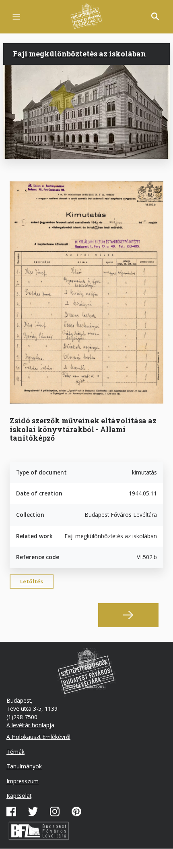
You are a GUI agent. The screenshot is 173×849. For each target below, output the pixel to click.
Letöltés (31, 581)
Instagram (55, 811)
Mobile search (155, 16)
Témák (15, 751)
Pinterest (76, 811)
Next (128, 615)
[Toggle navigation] (16, 16)
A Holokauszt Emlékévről (38, 737)
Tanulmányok (24, 766)
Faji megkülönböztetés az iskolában (79, 53)
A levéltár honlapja (30, 725)
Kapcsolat (18, 795)
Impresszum (22, 781)
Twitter (33, 811)
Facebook (11, 811)
